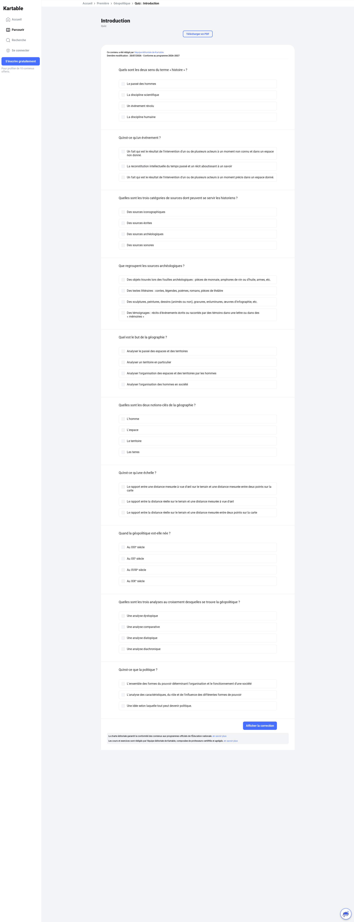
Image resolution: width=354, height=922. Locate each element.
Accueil (17, 19)
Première (103, 3)
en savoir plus (219, 736)
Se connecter (20, 50)
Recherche (19, 40)
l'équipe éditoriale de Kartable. (149, 52)
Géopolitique (122, 3)
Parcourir (18, 30)
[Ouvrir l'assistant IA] (346, 914)
